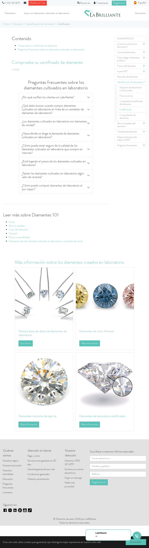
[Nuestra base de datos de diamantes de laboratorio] (44, 296)
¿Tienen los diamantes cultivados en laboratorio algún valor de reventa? (53, 175)
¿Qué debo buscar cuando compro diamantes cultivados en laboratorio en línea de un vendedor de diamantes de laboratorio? (53, 109)
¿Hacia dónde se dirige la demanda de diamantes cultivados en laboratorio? (50, 135)
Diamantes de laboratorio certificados (102, 416)
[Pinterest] (20, 510)
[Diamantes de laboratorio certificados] (105, 381)
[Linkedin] (15, 510)
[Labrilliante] (102, 13)
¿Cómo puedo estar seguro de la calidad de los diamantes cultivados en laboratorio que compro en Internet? (52, 149)
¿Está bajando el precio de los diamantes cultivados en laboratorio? (54, 163)
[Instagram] (10, 510)
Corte (12, 222)
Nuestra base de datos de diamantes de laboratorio (42, 333)
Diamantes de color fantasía (96, 331)
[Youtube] (25, 510)
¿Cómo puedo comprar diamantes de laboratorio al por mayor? (52, 187)
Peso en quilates (17, 226)
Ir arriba (15, 69)
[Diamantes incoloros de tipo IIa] (44, 381)
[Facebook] (5, 510)
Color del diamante (18, 229)
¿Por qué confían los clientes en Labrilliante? (48, 97)
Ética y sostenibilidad (19, 237)
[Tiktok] (30, 510)
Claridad (13, 233)
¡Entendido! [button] (136, 542)
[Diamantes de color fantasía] (105, 296)
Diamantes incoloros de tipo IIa (37, 416)
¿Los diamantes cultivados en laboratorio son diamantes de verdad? (54, 123)
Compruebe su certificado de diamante (37, 46)
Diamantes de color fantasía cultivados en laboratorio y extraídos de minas (46, 241)
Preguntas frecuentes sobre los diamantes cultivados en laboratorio (51, 49)
